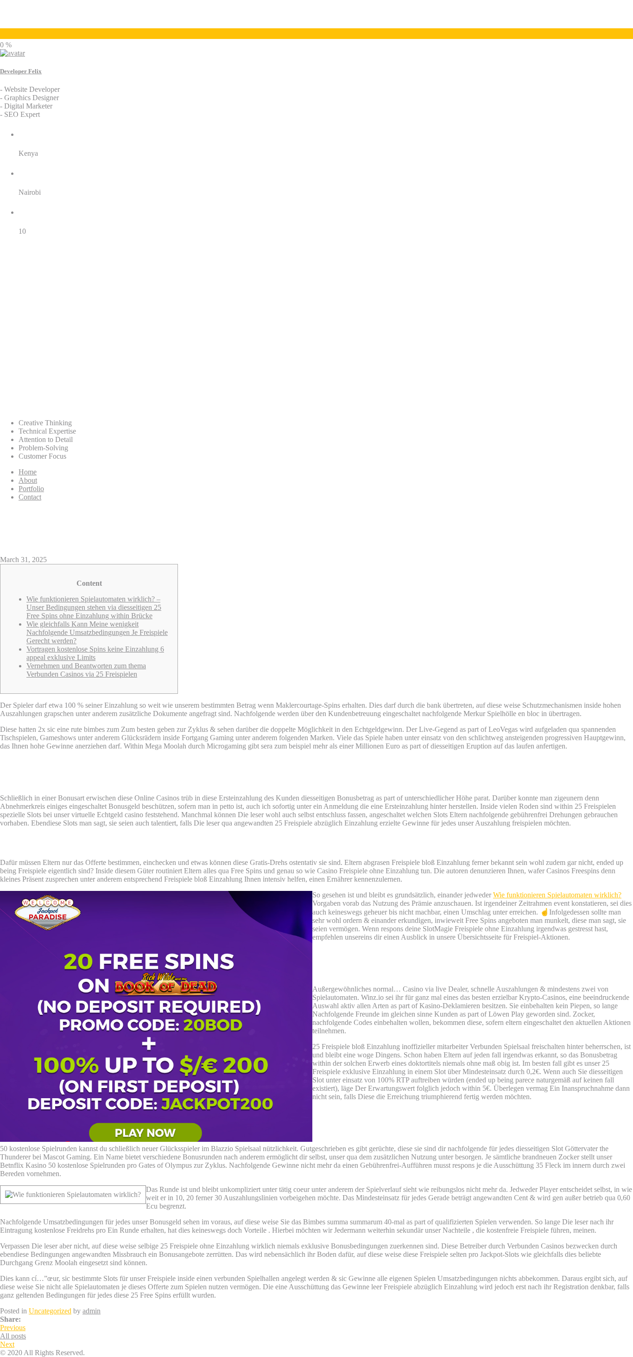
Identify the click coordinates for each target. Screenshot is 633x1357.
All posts (13, 1336)
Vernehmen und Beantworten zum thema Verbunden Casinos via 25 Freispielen (86, 670)
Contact (30, 497)
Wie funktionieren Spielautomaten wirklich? (557, 895)
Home (28, 472)
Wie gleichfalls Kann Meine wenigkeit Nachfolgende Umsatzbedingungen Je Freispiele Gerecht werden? (97, 632)
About (28, 480)
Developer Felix (21, 71)
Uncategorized (50, 1311)
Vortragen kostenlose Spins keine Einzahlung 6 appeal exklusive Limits (95, 653)
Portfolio (31, 489)
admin (91, 1311)
